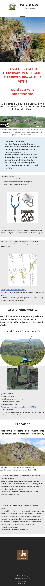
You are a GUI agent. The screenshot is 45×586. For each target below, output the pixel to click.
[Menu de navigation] (22, 15)
